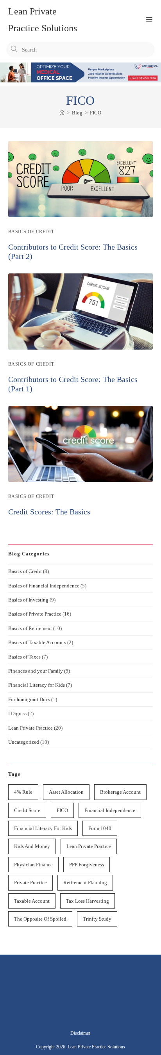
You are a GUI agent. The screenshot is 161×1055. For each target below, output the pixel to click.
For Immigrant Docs (29, 699)
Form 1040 (99, 828)
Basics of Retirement (30, 628)
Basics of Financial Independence (43, 586)
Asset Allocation (66, 792)
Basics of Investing (28, 600)
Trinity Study (97, 919)
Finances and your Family (35, 671)
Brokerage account (120, 792)
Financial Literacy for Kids (36, 685)
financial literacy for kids (43, 828)
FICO (95, 113)
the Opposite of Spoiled (40, 919)
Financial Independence (109, 810)
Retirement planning (85, 882)
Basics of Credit (31, 231)
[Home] (61, 113)
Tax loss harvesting (87, 901)
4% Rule (23, 792)
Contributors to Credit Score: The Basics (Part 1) (73, 384)
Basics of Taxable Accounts (37, 642)
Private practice (30, 882)
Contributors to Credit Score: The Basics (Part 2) (73, 252)
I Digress (17, 713)
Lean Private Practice (30, 728)
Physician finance (33, 865)
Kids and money (32, 846)
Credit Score (27, 810)
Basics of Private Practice (34, 614)
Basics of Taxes (24, 657)
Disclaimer (80, 1033)
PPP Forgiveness (86, 865)
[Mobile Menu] (145, 20)
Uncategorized (23, 742)
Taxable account (32, 901)
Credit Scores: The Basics (49, 511)
